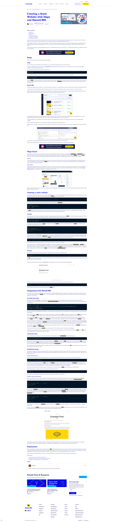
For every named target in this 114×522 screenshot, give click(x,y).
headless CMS (64, 44)
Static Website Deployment (33, 38)
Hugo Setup (31, 32)
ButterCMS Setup (32, 33)
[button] (2, 520)
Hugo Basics (31, 34)
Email (71, 489)
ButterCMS (60, 87)
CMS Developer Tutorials (65, 23)
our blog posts (51, 116)
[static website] (57, 179)
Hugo (49, 47)
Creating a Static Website (33, 35)
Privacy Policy (80, 495)
